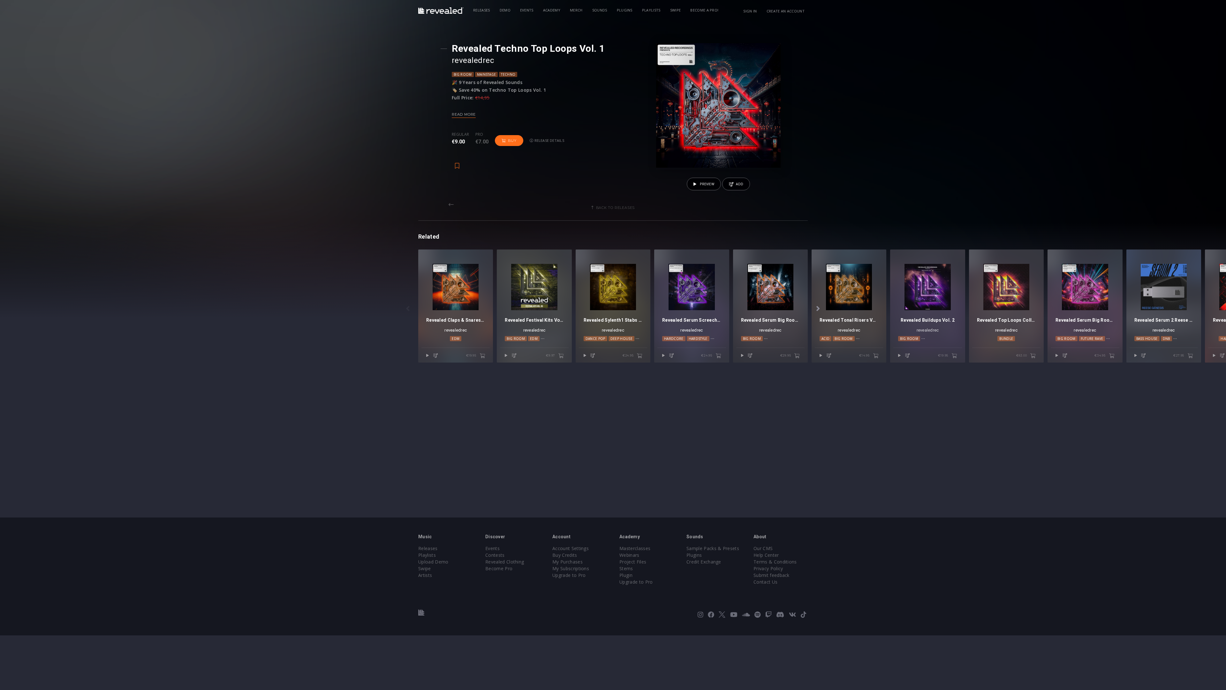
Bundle (1006, 338)
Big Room (463, 74)
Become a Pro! (704, 10)
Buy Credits (564, 555)
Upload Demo (433, 562)
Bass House (1147, 338)
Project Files (632, 562)
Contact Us (765, 582)
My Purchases (567, 562)
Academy (551, 10)
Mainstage (486, 74)
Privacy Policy (768, 568)
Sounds (599, 10)
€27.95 (1179, 355)
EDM (455, 338)
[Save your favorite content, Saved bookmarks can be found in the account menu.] (457, 162)
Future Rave (1092, 338)
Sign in (750, 11)
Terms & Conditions (775, 562)
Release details (548, 140)
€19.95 (471, 355)
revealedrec (534, 330)
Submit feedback (771, 575)
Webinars (629, 555)
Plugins (624, 10)
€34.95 (1100, 355)
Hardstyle (698, 338)
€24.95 (629, 355)
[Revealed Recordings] (441, 10)
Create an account (786, 11)
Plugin (625, 575)
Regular (460, 134)
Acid (825, 338)
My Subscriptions (570, 568)
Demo (505, 10)
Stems (626, 568)
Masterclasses (634, 548)
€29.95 (786, 355)
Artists (425, 575)
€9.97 (551, 355)
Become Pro (498, 568)
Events (527, 10)
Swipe (675, 10)
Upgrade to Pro (569, 575)
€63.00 (1022, 355)
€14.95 (865, 355)
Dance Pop (595, 338)
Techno (508, 74)
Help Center (766, 555)
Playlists (651, 10)
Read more (464, 114)
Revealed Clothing (504, 562)
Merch (576, 10)
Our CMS (763, 548)
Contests (495, 555)
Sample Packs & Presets (712, 548)
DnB (1166, 338)
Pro (479, 134)
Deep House (621, 338)
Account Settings (570, 548)
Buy (512, 140)
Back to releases (615, 207)
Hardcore (674, 338)
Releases (481, 10)
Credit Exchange (703, 562)
